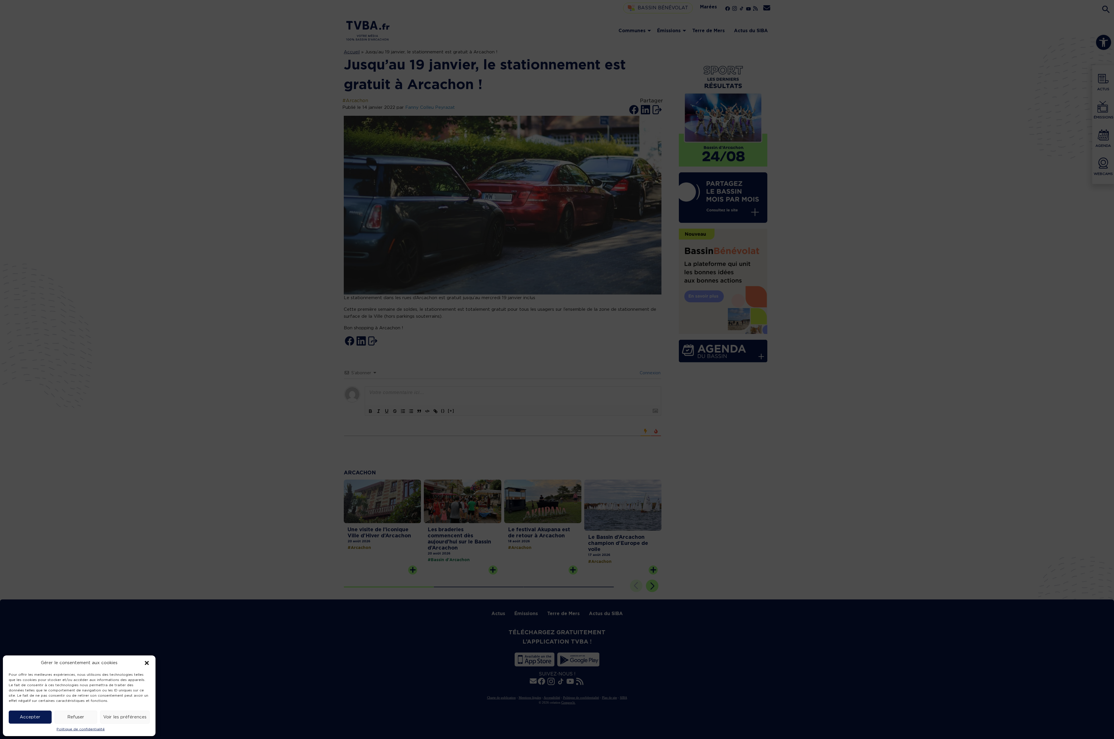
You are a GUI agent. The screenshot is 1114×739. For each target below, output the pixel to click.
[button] (147, 663)
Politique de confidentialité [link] (81, 729)
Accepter (30, 717)
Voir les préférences (125, 717)
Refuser (75, 717)
